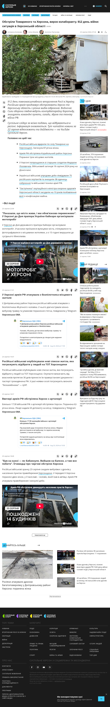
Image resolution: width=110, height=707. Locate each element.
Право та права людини (36, 645)
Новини (5, 628)
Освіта (52, 632)
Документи (7, 687)
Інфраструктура (96, 636)
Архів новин (7, 670)
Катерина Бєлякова (15, 32)
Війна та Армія (56, 655)
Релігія (53, 649)
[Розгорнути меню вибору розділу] (24, 6)
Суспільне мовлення (11, 674)
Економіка (34, 632)
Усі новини (32, 6)
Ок (101, 699)
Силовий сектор (77, 644)
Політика (34, 649)
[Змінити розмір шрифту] (106, 32)
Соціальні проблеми (94, 650)
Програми (6, 690)
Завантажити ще (40, 535)
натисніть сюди (60, 681)
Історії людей (96, 644)
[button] (4, 102)
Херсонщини (45, 473)
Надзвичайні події (98, 632)
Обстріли (26, 15)
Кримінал (74, 628)
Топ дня (54, 15)
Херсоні (8, 225)
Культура (94, 628)
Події (89, 15)
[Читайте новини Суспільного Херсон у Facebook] (32, 667)
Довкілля (34, 636)
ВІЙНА (4, 640)
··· (85, 6)
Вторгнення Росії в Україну (50, 6)
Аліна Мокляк (33, 32)
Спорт (32, 655)
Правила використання (12, 677)
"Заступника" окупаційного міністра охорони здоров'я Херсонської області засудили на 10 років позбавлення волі (47, 192)
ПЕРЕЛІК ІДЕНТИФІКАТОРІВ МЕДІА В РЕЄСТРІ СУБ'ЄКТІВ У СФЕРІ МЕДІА (14, 696)
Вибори (73, 632)
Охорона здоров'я (58, 636)
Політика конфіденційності (10, 682)
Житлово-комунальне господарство (76, 638)
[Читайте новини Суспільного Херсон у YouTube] (44, 667)
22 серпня (13, 129)
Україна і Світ (68, 6)
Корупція (54, 628)
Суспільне (68, 679)
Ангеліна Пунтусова (52, 32)
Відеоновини (76, 655)
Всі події (9, 203)
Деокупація (45, 15)
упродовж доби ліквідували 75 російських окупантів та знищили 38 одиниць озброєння (45, 179)
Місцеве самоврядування (57, 645)
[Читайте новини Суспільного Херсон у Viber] (50, 667)
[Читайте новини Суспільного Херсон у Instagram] (38, 667)
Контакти (6, 666)
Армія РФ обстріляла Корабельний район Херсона (45, 153)
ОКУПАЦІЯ (35, 15)
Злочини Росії (80, 15)
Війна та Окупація (66, 15)
